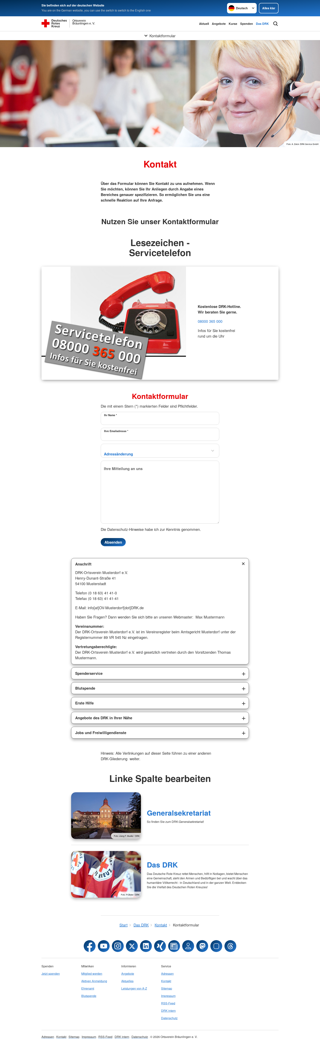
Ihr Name (110, 415)
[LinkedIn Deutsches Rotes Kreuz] (146, 946)
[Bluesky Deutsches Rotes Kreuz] (216, 946)
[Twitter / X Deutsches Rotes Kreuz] (132, 946)
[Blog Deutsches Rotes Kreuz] (174, 946)
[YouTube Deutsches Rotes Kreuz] (104, 946)
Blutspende (85, 688)
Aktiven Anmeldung (94, 981)
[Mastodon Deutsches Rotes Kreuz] (202, 946)
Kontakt (166, 981)
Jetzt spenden (50, 973)
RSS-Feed (168, 1003)
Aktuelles (127, 981)
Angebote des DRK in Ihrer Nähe (103, 717)
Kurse (233, 23)
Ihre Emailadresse (116, 431)
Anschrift (83, 564)
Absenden (113, 542)
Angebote (219, 23)
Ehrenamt (87, 988)
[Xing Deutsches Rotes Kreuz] (160, 946)
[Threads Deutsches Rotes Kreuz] (230, 946)
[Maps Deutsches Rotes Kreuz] (188, 946)
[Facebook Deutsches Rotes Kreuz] (90, 946)
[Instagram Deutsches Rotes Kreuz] (118, 946)
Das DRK (262, 23)
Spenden (246, 23)
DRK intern (168, 1010)
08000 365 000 (210, 321)
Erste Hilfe (84, 703)
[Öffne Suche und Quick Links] (276, 24)
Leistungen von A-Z (134, 988)
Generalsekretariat (179, 812)
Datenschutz (169, 1018)
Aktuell (204, 23)
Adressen (167, 973)
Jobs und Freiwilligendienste (100, 732)
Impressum (168, 996)
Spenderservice (89, 673)
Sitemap (166, 988)
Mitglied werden (91, 973)
